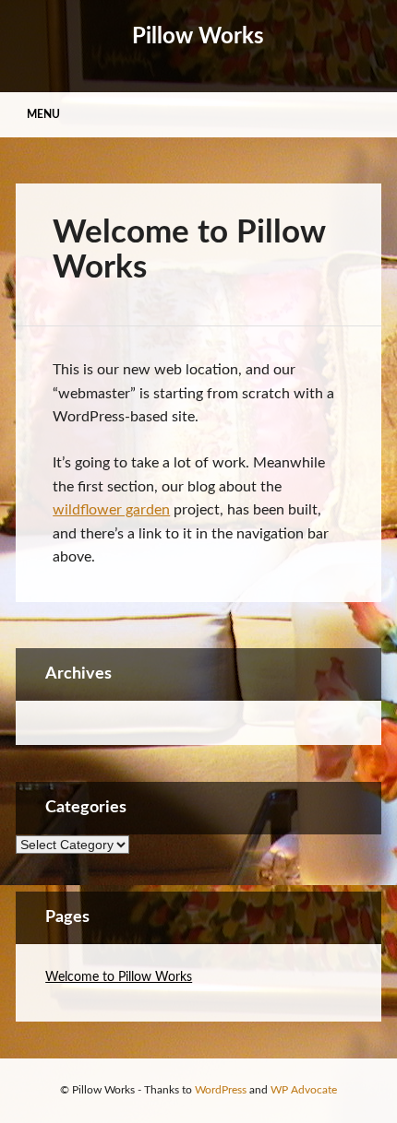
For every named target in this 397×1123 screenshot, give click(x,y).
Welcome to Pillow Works (118, 977)
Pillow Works (198, 37)
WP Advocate (304, 1089)
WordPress (221, 1089)
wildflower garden (111, 509)
